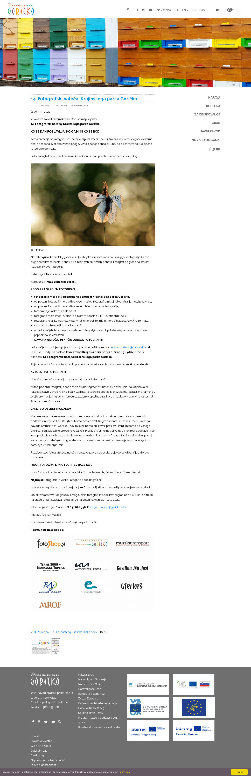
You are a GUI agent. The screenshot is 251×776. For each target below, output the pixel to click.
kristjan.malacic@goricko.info (129, 347)
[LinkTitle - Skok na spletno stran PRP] (193, 683)
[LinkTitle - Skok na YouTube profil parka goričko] (150, 10)
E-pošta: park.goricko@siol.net (50, 702)
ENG (185, 10)
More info (125, 772)
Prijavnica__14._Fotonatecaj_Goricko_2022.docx (66, 632)
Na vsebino (164, 10)
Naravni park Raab (89, 689)
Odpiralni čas (39, 750)
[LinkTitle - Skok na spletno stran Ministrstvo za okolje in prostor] (148, 683)
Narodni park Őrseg (90, 684)
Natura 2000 (86, 674)
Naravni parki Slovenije (92, 679)
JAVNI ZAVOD (44, 106)
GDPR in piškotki (41, 745)
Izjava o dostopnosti (44, 765)
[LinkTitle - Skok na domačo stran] (21, 9)
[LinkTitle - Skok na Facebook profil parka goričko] (138, 10)
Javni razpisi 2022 (79, 106)
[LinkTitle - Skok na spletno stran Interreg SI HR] (193, 729)
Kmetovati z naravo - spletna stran (100, 727)
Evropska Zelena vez (91, 693)
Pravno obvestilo (41, 741)
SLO (176, 10)
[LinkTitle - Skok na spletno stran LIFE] (193, 706)
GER (193, 10)
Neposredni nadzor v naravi (48, 760)
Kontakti (36, 736)
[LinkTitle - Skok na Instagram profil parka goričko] (144, 10)
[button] (229, 10)
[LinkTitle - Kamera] (53, 721)
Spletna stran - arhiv (90, 713)
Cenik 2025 (38, 755)
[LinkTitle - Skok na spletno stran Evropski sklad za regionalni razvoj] (148, 706)
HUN (202, 10)
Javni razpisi (61, 106)
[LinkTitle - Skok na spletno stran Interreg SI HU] (148, 729)
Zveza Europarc (88, 698)
